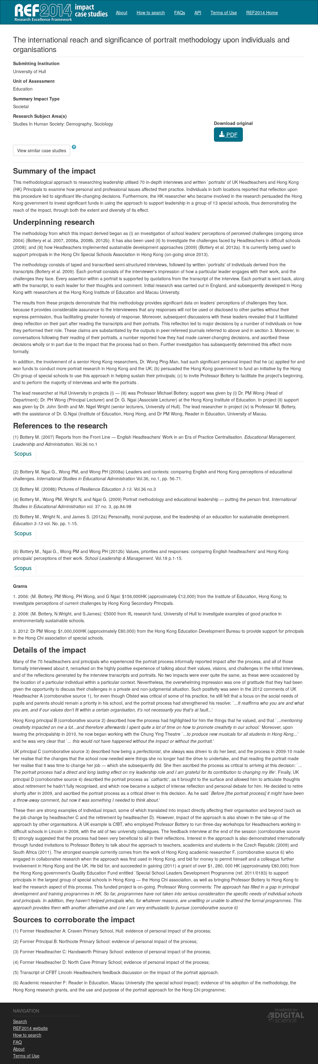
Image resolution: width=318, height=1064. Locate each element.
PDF (231, 134)
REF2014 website (30, 1028)
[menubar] (197, 12)
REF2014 (59, 12)
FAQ (17, 1042)
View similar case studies (41, 150)
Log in (299, 10)
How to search (151, 12)
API (197, 12)
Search (20, 1021)
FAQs (179, 12)
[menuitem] (121, 12)
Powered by (286, 1009)
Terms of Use (224, 12)
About (121, 12)
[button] (74, 147)
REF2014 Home (262, 12)
